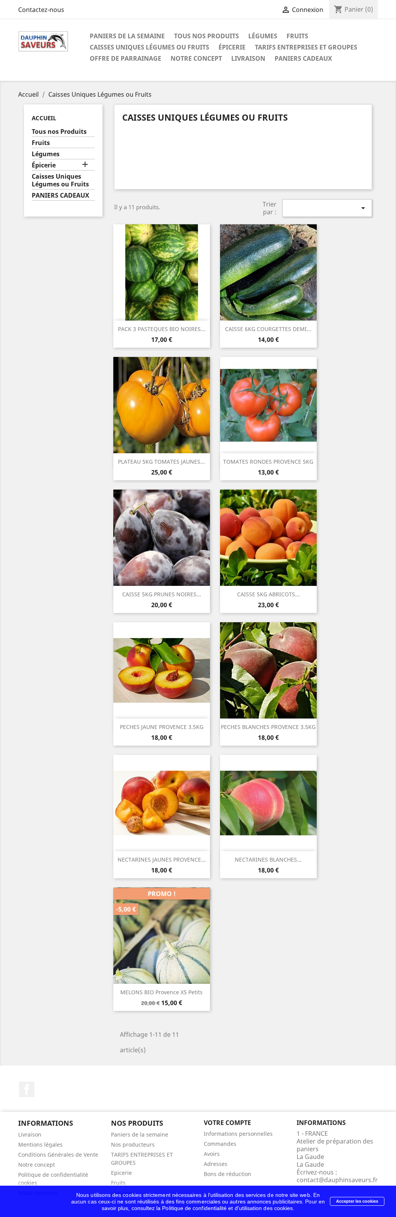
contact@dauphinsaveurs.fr (337, 1180)
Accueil (44, 118)
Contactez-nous (41, 9)
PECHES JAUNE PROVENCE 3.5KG (161, 727)
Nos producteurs (133, 1144)
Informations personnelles (238, 1133)
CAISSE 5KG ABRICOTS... (268, 594)
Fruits (297, 36)
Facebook (26, 1089)
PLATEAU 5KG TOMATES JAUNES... (161, 461)
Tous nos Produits (206, 36)
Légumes (262, 36)
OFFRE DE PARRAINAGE (125, 58)
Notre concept (196, 58)
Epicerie (121, 1172)
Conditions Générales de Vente (58, 1154)
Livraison (248, 58)
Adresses (215, 1164)
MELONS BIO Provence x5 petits (161, 992)
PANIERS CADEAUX (303, 58)
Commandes (220, 1143)
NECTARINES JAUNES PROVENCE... (162, 859)
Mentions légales (40, 1144)
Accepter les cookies (357, 1201)
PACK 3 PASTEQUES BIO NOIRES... (161, 329)
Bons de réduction (227, 1174)
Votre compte (227, 1122)
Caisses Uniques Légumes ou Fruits (149, 47)
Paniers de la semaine (127, 36)
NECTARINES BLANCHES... (268, 859)
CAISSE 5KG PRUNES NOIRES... (161, 594)
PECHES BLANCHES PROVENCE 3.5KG (268, 727)
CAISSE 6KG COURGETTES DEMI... (268, 329)
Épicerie (232, 47)
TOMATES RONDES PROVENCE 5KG (268, 461)
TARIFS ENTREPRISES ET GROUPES (306, 47)
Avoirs (212, 1153)
